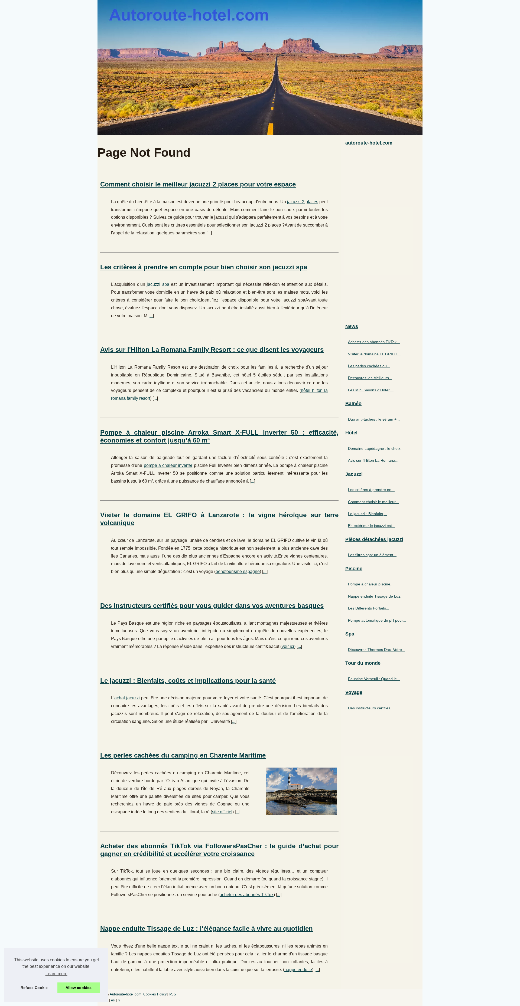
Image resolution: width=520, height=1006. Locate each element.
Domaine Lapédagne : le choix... (376, 448)
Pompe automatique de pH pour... (377, 620)
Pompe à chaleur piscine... (371, 584)
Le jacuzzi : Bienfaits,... (367, 514)
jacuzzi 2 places (302, 201)
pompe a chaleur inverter (168, 465)
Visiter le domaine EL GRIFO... (374, 354)
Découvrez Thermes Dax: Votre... (376, 649)
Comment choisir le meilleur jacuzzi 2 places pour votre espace (198, 184)
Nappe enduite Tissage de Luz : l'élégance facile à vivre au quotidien (206, 928)
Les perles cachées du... (369, 366)
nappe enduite (298, 969)
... (209, 233)
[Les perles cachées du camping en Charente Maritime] (301, 790)
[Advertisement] (381, 235)
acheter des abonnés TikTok (247, 894)
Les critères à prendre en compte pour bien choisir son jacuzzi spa (203, 267)
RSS (172, 994)
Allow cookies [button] (79, 987)
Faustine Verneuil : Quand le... (374, 679)
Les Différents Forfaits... (368, 608)
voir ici (288, 646)
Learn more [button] (56, 973)
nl (119, 1000)
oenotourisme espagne (238, 571)
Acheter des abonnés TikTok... (374, 342)
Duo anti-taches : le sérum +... (374, 419)
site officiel (222, 812)
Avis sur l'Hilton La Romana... (373, 460)
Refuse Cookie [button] (34, 987)
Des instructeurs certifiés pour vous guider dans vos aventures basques (212, 605)
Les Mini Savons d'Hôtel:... (371, 390)
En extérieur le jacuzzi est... (371, 525)
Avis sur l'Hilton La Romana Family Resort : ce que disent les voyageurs (212, 349)
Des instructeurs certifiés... (371, 708)
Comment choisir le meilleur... (373, 502)
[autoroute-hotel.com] (260, 67)
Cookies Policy (155, 994)
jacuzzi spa (158, 284)
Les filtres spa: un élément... (372, 555)
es (113, 1000)
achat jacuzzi (127, 698)
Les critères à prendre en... (371, 489)
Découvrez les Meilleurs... (370, 378)
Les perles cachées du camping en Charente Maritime (183, 755)
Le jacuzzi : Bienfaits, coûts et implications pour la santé (188, 680)
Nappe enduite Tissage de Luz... (376, 596)
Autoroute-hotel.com (125, 994)
